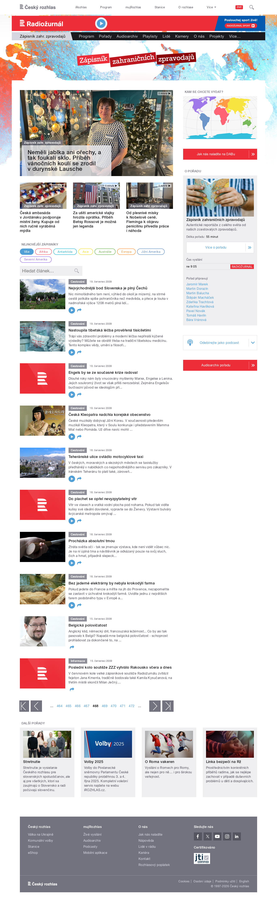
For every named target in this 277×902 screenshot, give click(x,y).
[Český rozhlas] (38, 7)
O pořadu (193, 171)
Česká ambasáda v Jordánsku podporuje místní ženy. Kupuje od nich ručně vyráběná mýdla (40, 222)
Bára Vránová (196, 320)
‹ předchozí (36, 706)
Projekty (216, 36)
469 (104, 706)
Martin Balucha (197, 293)
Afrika (43, 252)
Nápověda (146, 841)
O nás (199, 36)
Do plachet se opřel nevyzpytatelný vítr (103, 499)
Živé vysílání (92, 834)
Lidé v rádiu (147, 847)
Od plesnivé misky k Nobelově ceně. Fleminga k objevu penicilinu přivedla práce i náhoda (147, 222)
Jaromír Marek (197, 284)
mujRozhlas (133, 7)
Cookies (183, 881)
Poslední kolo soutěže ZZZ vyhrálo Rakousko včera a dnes (120, 667)
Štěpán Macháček (200, 298)
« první (24, 706)
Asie (86, 252)
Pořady (105, 36)
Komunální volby (40, 841)
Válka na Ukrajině (40, 834)
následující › (155, 706)
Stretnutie (31, 762)
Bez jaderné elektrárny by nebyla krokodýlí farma (112, 583)
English (244, 881)
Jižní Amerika (150, 252)
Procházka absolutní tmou (92, 541)
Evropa (126, 252)
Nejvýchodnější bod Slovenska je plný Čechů (108, 288)
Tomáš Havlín (196, 315)
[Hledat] (251, 7)
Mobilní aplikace (95, 853)
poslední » (168, 706)
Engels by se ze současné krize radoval (103, 372)
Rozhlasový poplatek (154, 865)
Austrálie (105, 252)
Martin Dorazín (197, 289)
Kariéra (143, 853)
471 (123, 706)
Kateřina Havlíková (200, 306)
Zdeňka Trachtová (200, 302)
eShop (33, 853)
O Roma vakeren (159, 762)
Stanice (160, 7)
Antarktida (65, 252)
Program (106, 7)
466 (78, 706)
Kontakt (144, 859)
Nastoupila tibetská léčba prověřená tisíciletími (110, 330)
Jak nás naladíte (150, 834)
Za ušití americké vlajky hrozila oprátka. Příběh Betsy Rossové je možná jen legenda (94, 219)
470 (113, 706)
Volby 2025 (93, 762)
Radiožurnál (242, 266)
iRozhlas (81, 7)
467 (86, 706)
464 (59, 706)
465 (68, 706)
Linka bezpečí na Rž (223, 762)
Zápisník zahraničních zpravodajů (215, 220)
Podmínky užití (225, 881)
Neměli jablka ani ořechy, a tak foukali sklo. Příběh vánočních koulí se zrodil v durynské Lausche (64, 160)
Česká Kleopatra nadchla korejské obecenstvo (110, 414)
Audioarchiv (127, 36)
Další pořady (33, 723)
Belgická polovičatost (88, 625)
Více (235, 36)
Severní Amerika (35, 259)
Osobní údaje (202, 881)
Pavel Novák (195, 311)
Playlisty (150, 36)
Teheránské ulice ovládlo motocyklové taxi (106, 457)
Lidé (166, 36)
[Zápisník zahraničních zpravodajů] (138, 60)
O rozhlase (185, 7)
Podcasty (90, 847)
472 (131, 706)
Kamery (182, 36)
